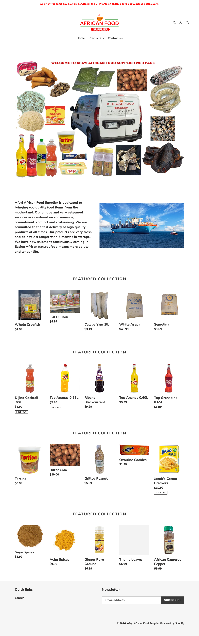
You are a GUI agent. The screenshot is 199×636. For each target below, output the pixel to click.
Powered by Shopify (172, 623)
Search (19, 598)
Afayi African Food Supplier (143, 623)
